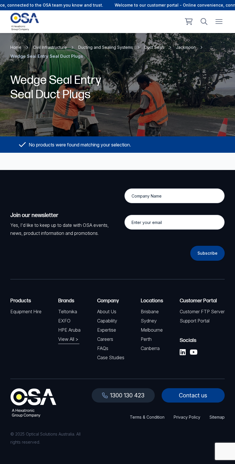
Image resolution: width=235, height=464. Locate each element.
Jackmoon (186, 47)
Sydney (149, 321)
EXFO (64, 321)
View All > (68, 339)
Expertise (106, 330)
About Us (106, 311)
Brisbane (150, 311)
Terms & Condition (147, 417)
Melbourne (152, 330)
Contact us (193, 395)
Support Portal (194, 321)
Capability (107, 321)
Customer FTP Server (202, 311)
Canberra (150, 348)
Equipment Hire (26, 311)
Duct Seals (154, 47)
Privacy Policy (187, 417)
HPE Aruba (69, 330)
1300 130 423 (127, 395)
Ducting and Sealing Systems (105, 47)
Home (15, 47)
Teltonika (67, 311)
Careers (105, 339)
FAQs (102, 348)
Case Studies (110, 357)
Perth (146, 339)
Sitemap (217, 417)
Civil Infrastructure (50, 47)
